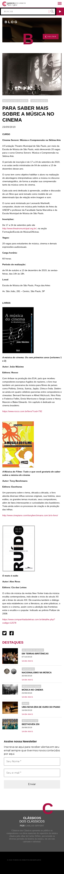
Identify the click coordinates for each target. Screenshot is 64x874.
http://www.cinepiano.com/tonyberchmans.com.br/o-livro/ (30, 515)
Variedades (39, 100)
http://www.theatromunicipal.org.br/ (19, 228)
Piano (25, 704)
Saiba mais (27, 661)
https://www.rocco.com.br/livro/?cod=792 (22, 411)
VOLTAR (52, 36)
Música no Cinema (15, 100)
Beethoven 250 (30, 721)
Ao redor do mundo (33, 650)
